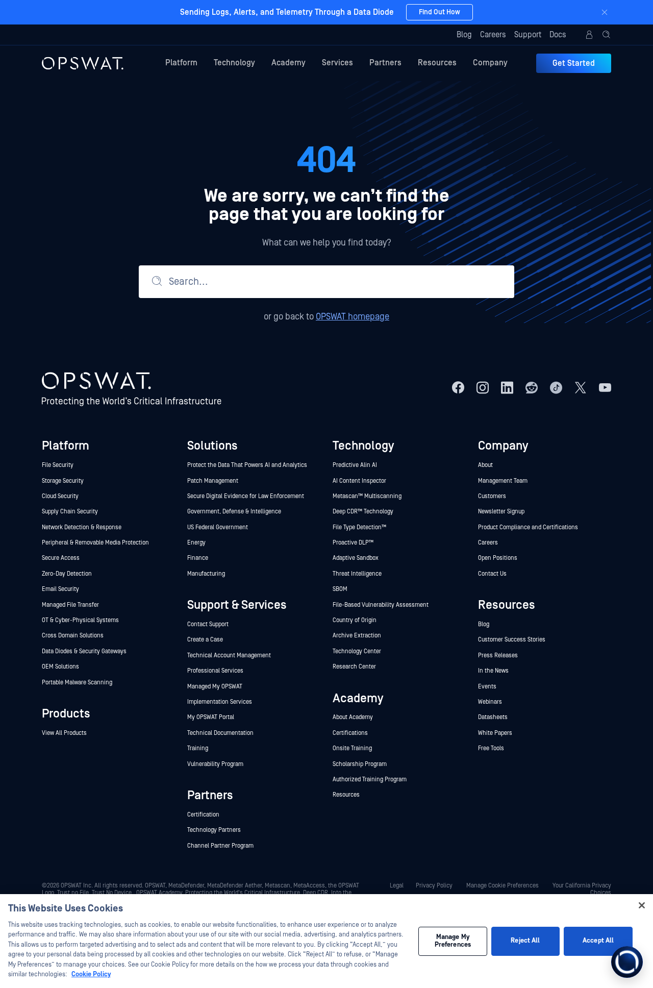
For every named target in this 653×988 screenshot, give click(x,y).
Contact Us (492, 574)
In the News (493, 671)
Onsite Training (352, 748)
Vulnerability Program (215, 764)
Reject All (525, 941)
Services (337, 62)
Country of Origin (354, 620)
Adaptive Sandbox (356, 558)
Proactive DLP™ (354, 542)
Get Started (573, 63)
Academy (288, 62)
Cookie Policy (91, 974)
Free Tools (491, 748)
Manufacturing (206, 574)
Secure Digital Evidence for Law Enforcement (245, 496)
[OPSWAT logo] (82, 63)
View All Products (64, 733)
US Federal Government (217, 527)
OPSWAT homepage (352, 316)
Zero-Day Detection (67, 574)
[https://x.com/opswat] (580, 387)
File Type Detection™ (360, 527)
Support (527, 34)
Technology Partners (214, 830)
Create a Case (205, 639)
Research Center (354, 666)
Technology (234, 62)
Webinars (490, 702)
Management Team (503, 481)
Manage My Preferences (453, 941)
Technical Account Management (229, 655)
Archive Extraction (357, 635)
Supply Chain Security (70, 511)
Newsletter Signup (501, 511)
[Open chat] (627, 962)
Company (490, 62)
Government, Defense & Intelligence (234, 511)
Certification (203, 814)
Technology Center (357, 651)
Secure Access (61, 558)
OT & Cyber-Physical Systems (80, 620)
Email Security (60, 589)
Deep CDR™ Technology (363, 511)
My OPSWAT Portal (210, 717)
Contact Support (208, 624)
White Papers (495, 733)
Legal (397, 885)
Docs (557, 34)
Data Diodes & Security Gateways (84, 651)
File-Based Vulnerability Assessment (381, 605)
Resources (437, 62)
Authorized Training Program (370, 779)
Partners (385, 62)
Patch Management (212, 481)
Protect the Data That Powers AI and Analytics (247, 465)
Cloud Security (60, 496)
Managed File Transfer (70, 605)
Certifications (350, 733)
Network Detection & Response (81, 527)
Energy (196, 542)
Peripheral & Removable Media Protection (95, 542)
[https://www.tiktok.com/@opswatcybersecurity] (556, 387)
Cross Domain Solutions (73, 635)
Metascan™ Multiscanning (368, 496)
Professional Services (215, 671)
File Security (57, 465)
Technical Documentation (220, 733)
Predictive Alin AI (355, 465)
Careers (493, 34)
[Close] (604, 12)
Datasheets (493, 717)
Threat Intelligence (357, 574)
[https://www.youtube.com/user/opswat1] (605, 387)
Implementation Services (219, 702)
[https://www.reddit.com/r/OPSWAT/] (531, 387)
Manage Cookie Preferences (502, 885)
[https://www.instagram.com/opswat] (482, 387)
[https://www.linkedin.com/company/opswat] (507, 387)
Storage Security (63, 481)
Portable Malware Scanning (77, 682)
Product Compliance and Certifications (528, 527)
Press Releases (498, 655)
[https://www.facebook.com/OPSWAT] (458, 387)
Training (197, 748)
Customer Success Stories (511, 639)
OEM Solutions (60, 666)
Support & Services (237, 605)
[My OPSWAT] (589, 34)
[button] (606, 34)
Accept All (598, 941)
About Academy (353, 717)
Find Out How (439, 12)
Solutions (212, 446)
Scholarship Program (360, 764)
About (485, 465)
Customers (492, 496)
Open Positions (497, 558)
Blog (464, 34)
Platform (181, 62)
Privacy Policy (434, 885)
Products (66, 714)
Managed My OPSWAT (214, 686)
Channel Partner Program (220, 846)
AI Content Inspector (359, 481)
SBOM (340, 589)
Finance (197, 558)
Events (487, 686)
